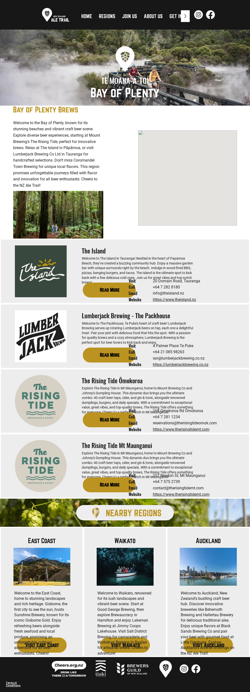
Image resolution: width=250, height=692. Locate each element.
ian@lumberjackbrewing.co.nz (179, 358)
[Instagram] (198, 14)
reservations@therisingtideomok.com (185, 423)
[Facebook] (210, 14)
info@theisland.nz (168, 293)
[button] (107, 16)
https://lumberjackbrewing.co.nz (180, 364)
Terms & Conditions (13, 684)
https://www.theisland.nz (174, 299)
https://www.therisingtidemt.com (181, 429)
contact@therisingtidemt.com (178, 488)
